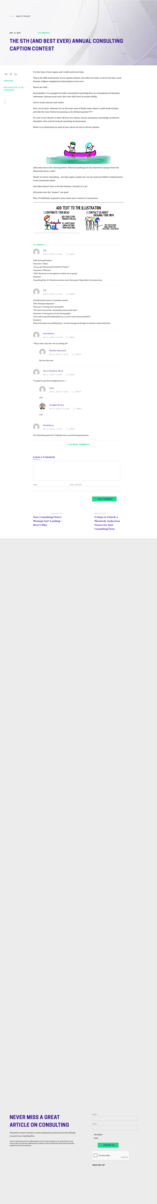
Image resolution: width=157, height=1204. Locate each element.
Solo (96, 1138)
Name (35, 485)
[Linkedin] (15, 74)
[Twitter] (11, 74)
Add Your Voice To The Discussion (14, 89)
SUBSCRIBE (8, 81)
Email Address (76, 485)
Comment (37, 459)
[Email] (6, 74)
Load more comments (78, 445)
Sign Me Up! (98, 1165)
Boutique (98, 1134)
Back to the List (23, 16)
